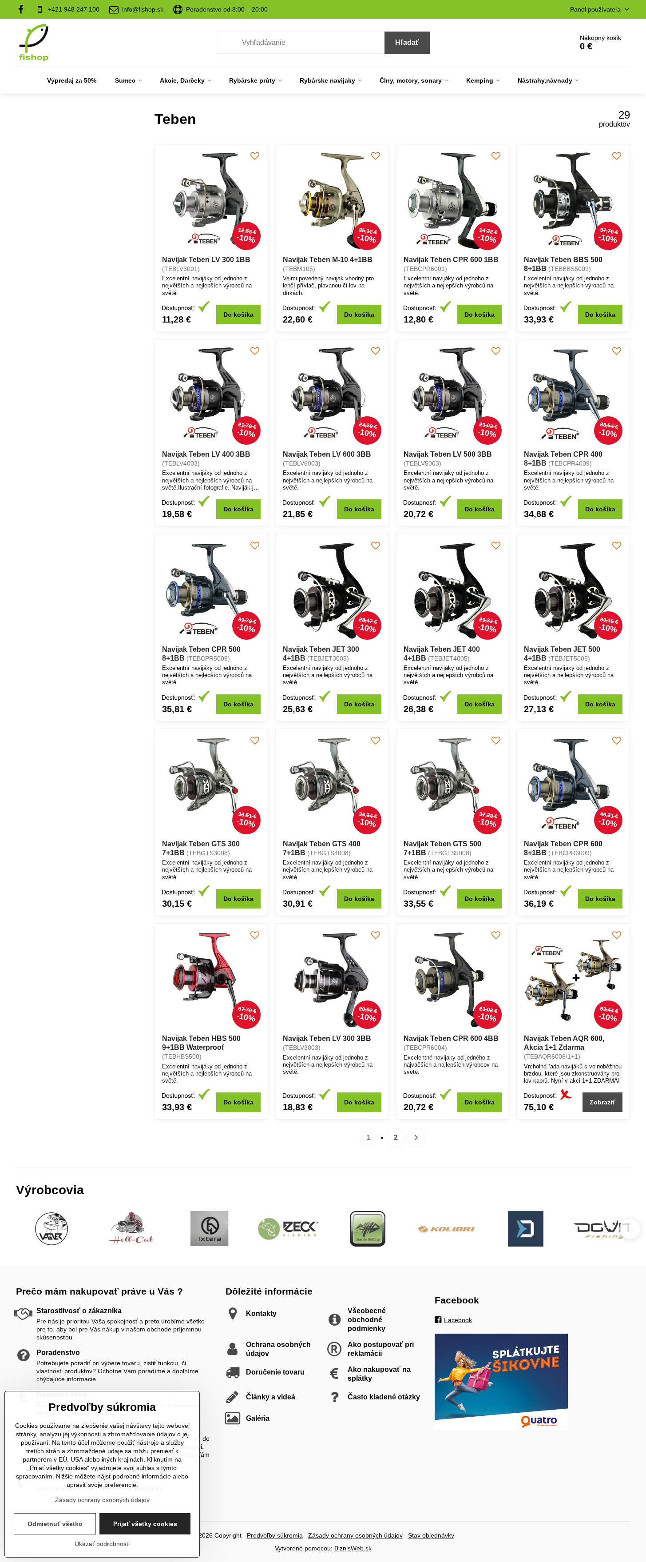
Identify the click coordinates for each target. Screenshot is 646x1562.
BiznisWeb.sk (353, 1548)
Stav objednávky (431, 1535)
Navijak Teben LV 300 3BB (327, 1038)
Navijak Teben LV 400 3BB (206, 454)
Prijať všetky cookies (145, 1523)
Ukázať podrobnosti (102, 1543)
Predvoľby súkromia (275, 1535)
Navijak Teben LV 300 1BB (206, 259)
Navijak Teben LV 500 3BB (448, 454)
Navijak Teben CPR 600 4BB (451, 1038)
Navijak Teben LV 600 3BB (327, 454)
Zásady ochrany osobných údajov (355, 1535)
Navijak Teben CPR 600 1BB (451, 259)
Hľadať (407, 42)
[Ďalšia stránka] (416, 1137)
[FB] (23, 9)
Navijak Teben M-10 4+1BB (328, 259)
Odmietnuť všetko (55, 1523)
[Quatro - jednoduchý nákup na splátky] (501, 1428)
